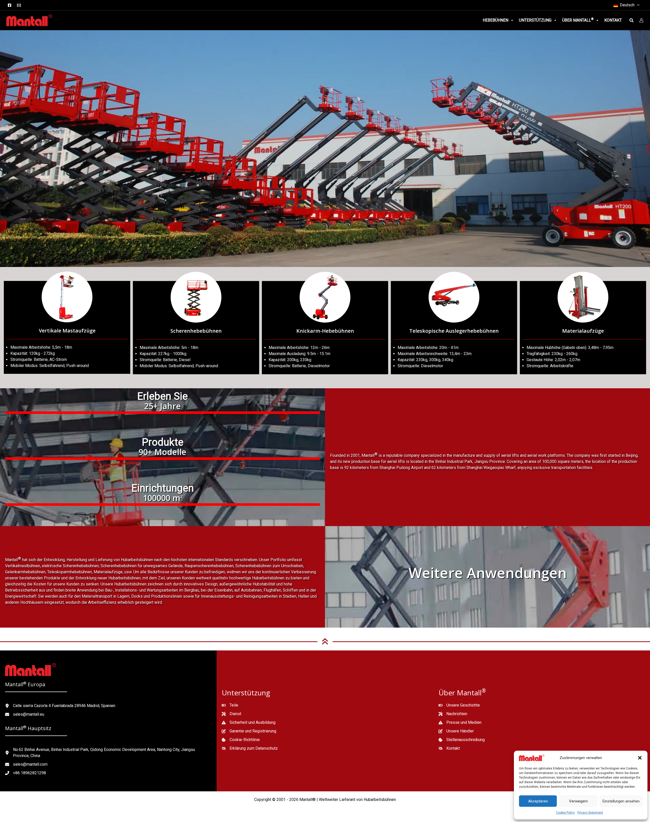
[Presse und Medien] (459, 722)
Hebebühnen (495, 20)
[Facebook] (9, 5)
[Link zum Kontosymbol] (641, 20)
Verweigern (578, 801)
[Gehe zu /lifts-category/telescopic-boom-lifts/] (454, 327)
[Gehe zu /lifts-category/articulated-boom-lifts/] (325, 327)
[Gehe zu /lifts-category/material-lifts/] (583, 327)
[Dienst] (231, 714)
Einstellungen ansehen (621, 801)
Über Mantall (578, 20)
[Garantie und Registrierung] (249, 731)
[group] (162, 403)
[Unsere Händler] (456, 731)
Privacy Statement (590, 812)
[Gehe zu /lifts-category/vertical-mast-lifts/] (67, 327)
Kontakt (613, 20)
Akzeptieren (538, 801)
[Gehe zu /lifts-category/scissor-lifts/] (196, 327)
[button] (639, 757)
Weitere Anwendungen (488, 572)
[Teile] (230, 705)
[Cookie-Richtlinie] (241, 740)
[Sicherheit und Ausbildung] (248, 722)
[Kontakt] (449, 748)
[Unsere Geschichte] (459, 705)
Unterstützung (535, 20)
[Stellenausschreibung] (461, 740)
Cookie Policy (565, 812)
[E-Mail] (19, 5)
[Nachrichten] (452, 714)
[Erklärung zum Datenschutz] (250, 748)
